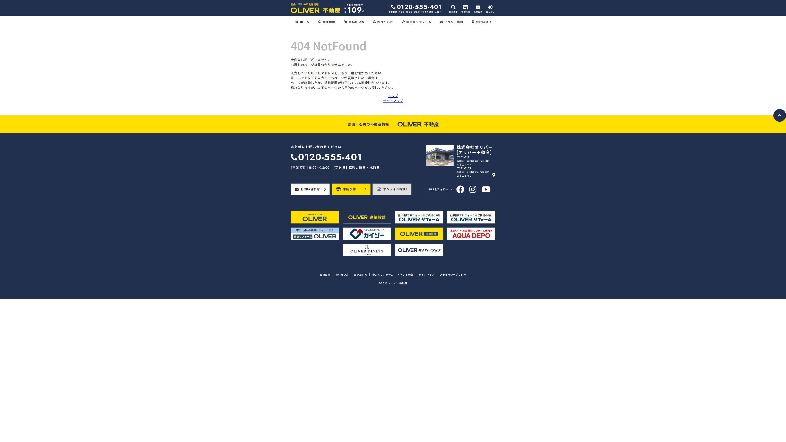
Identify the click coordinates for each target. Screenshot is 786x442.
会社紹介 (482, 22)
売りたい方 (385, 22)
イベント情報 (453, 22)
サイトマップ (393, 100)
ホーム (304, 22)
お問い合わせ (310, 189)
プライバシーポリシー (453, 274)
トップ (393, 95)
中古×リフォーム (418, 22)
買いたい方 (356, 22)
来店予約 (349, 189)
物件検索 (329, 22)
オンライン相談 (394, 189)
